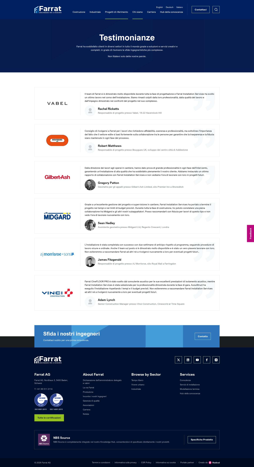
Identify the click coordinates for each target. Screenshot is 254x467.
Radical (214, 462)
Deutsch (169, 7)
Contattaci (201, 9)
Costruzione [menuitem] (79, 11)
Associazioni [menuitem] (88, 405)
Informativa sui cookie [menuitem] (166, 462)
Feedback (250, 233)
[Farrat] (47, 9)
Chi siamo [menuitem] (137, 11)
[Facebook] (206, 359)
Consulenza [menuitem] (185, 380)
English (159, 7)
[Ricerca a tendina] (216, 9)
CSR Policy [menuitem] (146, 462)
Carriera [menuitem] (151, 11)
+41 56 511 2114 (44, 389)
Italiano (179, 7)
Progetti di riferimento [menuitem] (116, 11)
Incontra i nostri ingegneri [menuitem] (94, 396)
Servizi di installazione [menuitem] (190, 384)
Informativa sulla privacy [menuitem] (126, 462)
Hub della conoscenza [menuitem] (171, 11)
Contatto (203, 336)
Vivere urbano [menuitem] (137, 384)
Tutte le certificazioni (49, 417)
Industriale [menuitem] (95, 11)
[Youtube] (197, 359)
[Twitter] (178, 359)
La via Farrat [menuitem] (88, 387)
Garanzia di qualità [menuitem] (91, 400)
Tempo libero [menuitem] (137, 380)
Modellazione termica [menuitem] (189, 389)
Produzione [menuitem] (88, 392)
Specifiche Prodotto (202, 439)
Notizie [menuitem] (86, 414)
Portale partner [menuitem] (187, 462)
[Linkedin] (187, 359)
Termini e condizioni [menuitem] (101, 462)
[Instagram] (216, 359)
